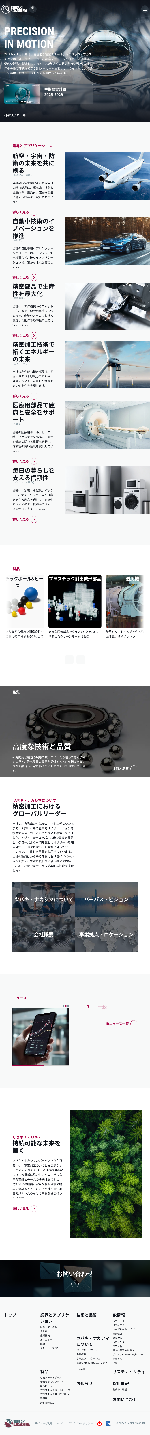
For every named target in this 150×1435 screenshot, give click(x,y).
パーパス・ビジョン (87, 1350)
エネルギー (46, 1339)
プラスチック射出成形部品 (54, 1394)
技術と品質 (86, 1315)
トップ (10, 1315)
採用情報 (121, 1383)
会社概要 (81, 1354)
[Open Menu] (145, 9)
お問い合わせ (125, 1399)
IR (87, 1006)
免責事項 (117, 1358)
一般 (102, 1006)
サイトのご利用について (49, 1423)
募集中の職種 (120, 1389)
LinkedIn (81, 1369)
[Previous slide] (69, 659)
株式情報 (117, 1333)
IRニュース (118, 1321)
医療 (42, 1343)
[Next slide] (80, 659)
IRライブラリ (120, 1325)
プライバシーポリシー (80, 1423)
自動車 (43, 1331)
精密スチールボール (51, 1377)
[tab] (63, 1006)
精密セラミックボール (52, 1381)
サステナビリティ (129, 1371)
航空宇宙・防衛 (48, 1327)
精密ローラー (47, 1386)
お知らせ (84, 1383)
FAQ (115, 1363)
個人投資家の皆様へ (123, 1350)
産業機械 (45, 1335)
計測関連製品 (47, 1402)
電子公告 (117, 1346)
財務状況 (117, 1337)
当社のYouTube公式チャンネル (91, 1364)
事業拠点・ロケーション (89, 1358)
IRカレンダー (120, 1342)
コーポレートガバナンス (126, 1329)
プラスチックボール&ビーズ (55, 1390)
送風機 (43, 1398)
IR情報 (119, 1315)
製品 (44, 1371)
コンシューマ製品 (49, 1348)
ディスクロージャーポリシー (128, 1354)
